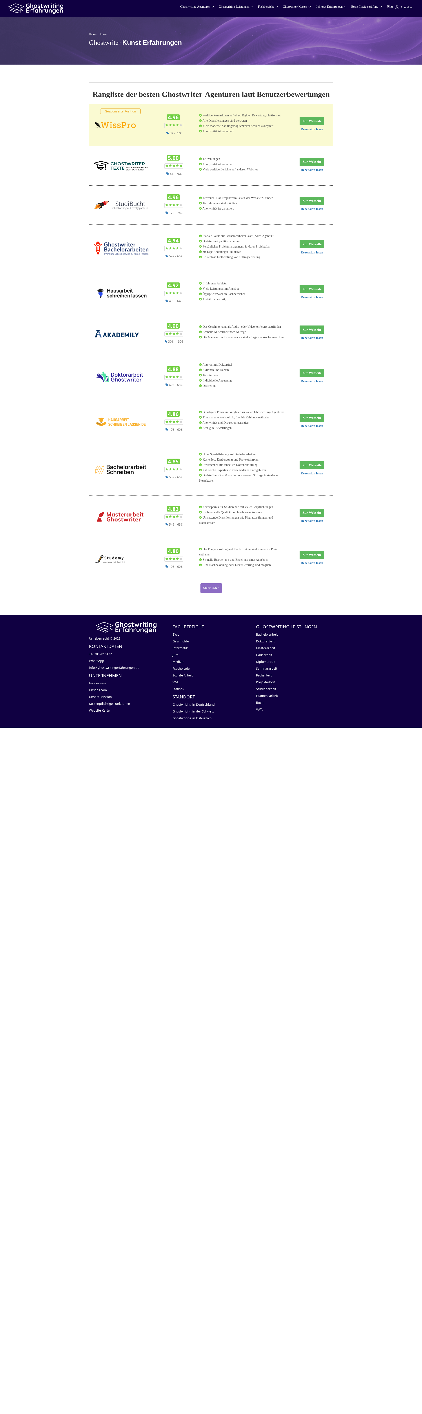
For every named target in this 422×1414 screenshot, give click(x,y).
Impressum (97, 683)
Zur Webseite (312, 121)
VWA (259, 709)
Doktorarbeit (265, 641)
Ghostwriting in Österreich (192, 718)
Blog (390, 6)
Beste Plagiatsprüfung (364, 6)
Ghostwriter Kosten (295, 6)
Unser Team (98, 690)
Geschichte (181, 641)
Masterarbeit (265, 648)
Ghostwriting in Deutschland (194, 704)
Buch (260, 702)
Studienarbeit (266, 689)
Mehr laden (211, 588)
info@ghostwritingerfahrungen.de (114, 667)
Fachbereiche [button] (266, 6)
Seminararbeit (266, 668)
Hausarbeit (264, 655)
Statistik (178, 689)
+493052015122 (100, 654)
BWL (176, 634)
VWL (176, 682)
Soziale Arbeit (183, 675)
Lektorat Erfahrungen (329, 6)
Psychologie (181, 668)
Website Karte (99, 710)
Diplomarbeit (265, 662)
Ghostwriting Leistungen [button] (234, 6)
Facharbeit (264, 675)
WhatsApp (96, 661)
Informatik (180, 648)
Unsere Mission (100, 697)
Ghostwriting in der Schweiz (193, 711)
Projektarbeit (265, 682)
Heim (92, 34)
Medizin (178, 662)
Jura (175, 655)
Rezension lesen (312, 129)
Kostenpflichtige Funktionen (109, 704)
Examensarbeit (267, 696)
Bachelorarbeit (267, 634)
